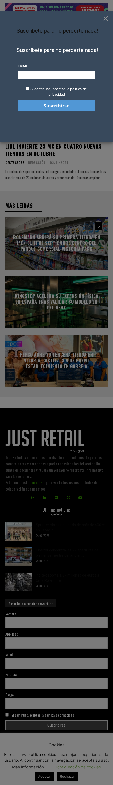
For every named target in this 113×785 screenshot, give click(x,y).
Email (23, 65)
